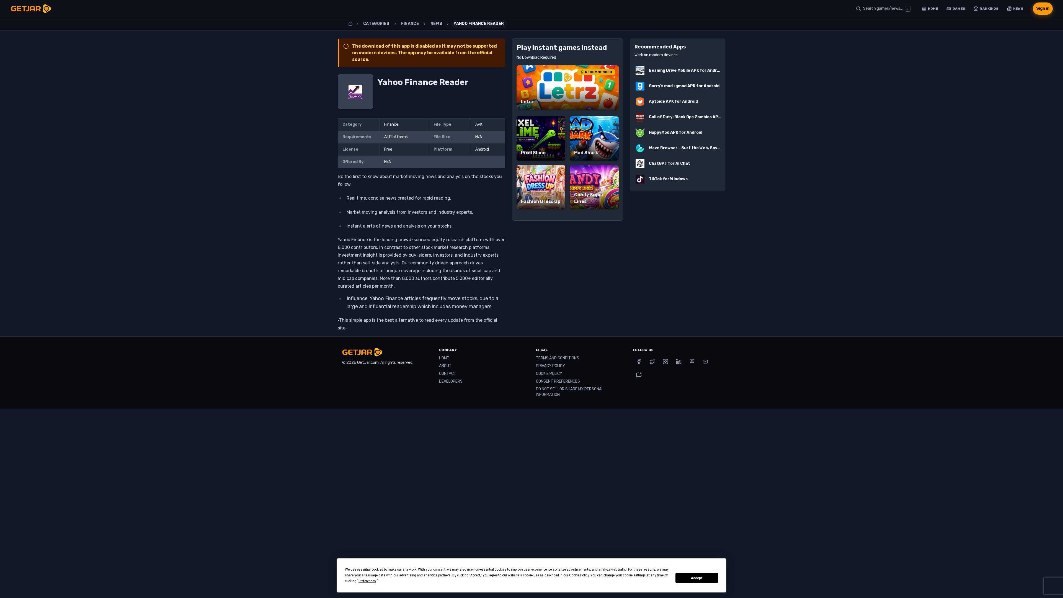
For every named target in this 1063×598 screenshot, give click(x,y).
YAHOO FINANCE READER (479, 23)
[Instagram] (665, 361)
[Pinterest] (692, 361)
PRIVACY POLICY (550, 366)
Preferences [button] (367, 581)
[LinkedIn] (679, 361)
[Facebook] (639, 361)
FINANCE (410, 23)
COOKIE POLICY (549, 373)
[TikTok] (639, 375)
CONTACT (447, 373)
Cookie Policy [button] (579, 575)
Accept (697, 578)
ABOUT (445, 366)
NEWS (436, 23)
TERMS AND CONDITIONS (557, 358)
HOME (444, 358)
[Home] (350, 24)
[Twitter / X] (652, 361)
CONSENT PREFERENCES (558, 381)
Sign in (1042, 8)
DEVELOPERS (451, 381)
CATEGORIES (376, 23)
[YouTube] (705, 361)
